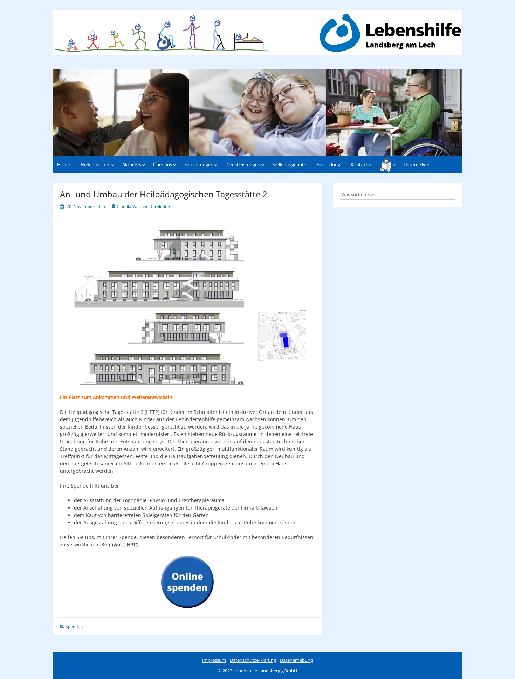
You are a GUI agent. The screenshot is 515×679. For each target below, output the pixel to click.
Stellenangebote (289, 164)
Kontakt (359, 164)
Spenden (74, 627)
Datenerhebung (296, 660)
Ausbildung (328, 164)
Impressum (214, 660)
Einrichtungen (198, 164)
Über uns (162, 164)
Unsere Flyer (417, 164)
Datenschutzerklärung (253, 660)
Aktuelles (131, 164)
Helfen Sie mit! (95, 164)
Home (63, 164)
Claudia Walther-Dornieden (143, 206)
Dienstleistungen (242, 164)
